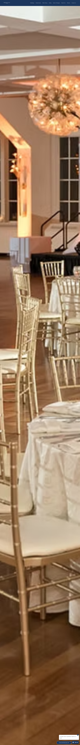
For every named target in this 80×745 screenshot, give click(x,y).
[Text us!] (75, 742)
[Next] (73, 378)
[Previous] (6, 378)
